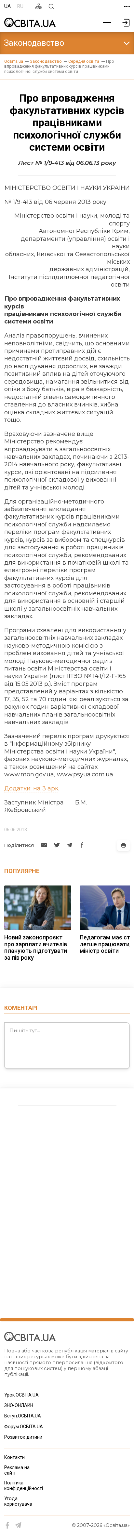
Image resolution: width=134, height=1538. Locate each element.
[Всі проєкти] (127, 6)
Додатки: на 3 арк (31, 788)
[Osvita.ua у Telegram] (18, 1525)
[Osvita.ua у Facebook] (7, 1525)
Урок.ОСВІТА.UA (21, 1394)
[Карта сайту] (38, 6)
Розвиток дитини (23, 1437)
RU (20, 6)
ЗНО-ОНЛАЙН (18, 1405)
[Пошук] (51, 6)
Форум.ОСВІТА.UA (23, 1426)
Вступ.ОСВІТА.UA (22, 1415)
